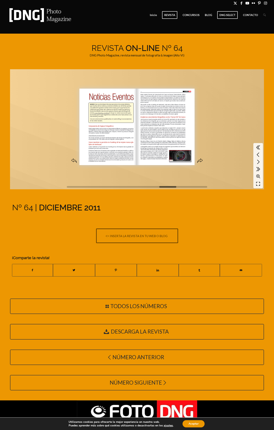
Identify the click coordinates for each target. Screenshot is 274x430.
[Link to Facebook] (241, 3)
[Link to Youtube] (247, 3)
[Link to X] (235, 3)
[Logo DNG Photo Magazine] (39, 15)
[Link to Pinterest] (259, 3)
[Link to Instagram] (266, 3)
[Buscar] (264, 15)
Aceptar (194, 424)
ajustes (168, 425)
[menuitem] (153, 15)
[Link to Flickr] (253, 3)
